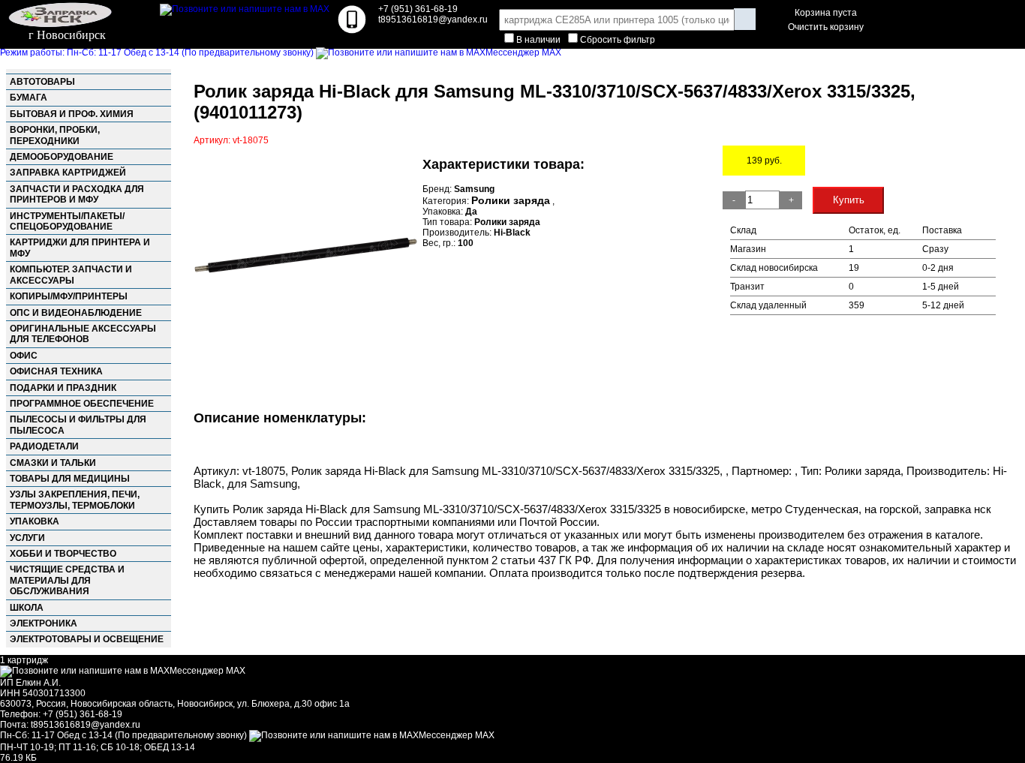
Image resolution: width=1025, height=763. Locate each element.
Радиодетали (44, 446)
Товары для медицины (70, 478)
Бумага (28, 97)
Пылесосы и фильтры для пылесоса (78, 424)
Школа (27, 607)
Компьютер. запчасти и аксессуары (71, 274)
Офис (24, 355)
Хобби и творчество (63, 553)
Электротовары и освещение (87, 639)
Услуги (27, 538)
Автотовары (42, 82)
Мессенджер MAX (523, 52)
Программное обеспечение (82, 403)
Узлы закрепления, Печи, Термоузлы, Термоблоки (75, 499)
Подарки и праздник (63, 388)
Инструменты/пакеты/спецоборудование (67, 221)
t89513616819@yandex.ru (85, 724)
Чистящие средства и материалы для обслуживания (67, 580)
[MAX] (244, 9)
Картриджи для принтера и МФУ (80, 247)
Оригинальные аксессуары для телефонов (83, 333)
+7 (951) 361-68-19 (418, 9)
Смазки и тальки (53, 463)
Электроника (43, 623)
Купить (848, 200)
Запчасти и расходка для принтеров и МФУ (77, 194)
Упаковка (34, 521)
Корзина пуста (826, 13)
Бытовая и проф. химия (72, 114)
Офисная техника (56, 371)
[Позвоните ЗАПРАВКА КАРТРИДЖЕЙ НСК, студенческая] (352, 31)
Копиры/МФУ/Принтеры (69, 296)
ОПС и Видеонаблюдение (76, 313)
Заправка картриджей (68, 172)
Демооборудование (61, 157)
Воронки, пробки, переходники (55, 135)
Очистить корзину (826, 27)
